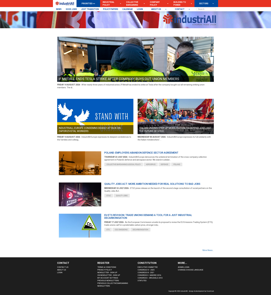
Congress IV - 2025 (146, 270)
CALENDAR (127, 9)
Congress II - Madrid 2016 (149, 275)
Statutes (142, 280)
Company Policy (155, 3)
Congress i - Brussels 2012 (150, 278)
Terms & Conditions (106, 267)
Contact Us (62, 267)
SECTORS (203, 3)
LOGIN (140, 9)
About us (156, 9)
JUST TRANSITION (90, 9)
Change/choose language (190, 270)
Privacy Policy (104, 270)
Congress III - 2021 (146, 272)
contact (180, 9)
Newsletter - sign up (107, 272)
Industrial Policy (108, 3)
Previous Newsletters (108, 280)
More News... (208, 250)
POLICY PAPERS (110, 9)
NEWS (59, 9)
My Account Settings (107, 278)
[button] (119, 3)
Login (59, 272)
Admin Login (183, 267)
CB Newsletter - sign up (108, 275)
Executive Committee (148, 267)
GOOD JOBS (71, 9)
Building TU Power (179, 3)
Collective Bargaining (132, 3)
